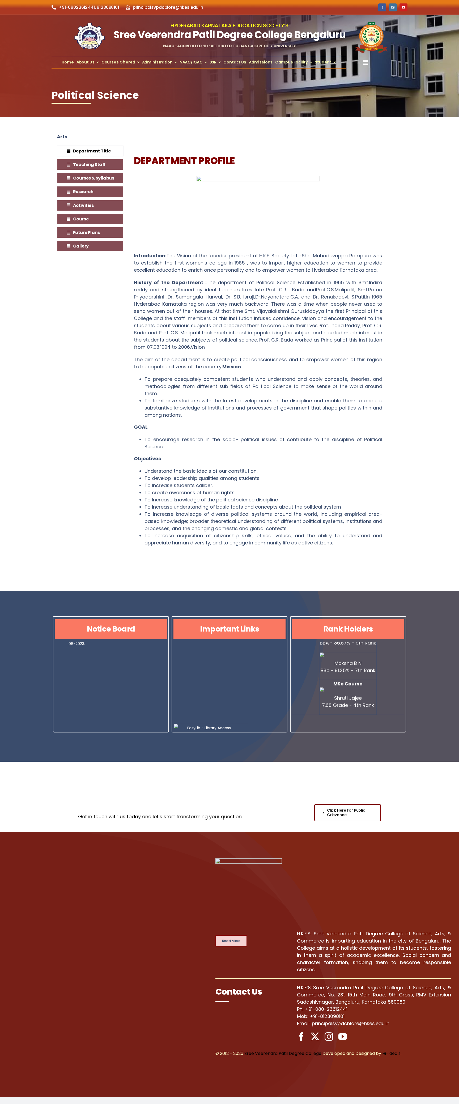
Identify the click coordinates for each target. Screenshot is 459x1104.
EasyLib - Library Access (209, 713)
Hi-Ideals (391, 1053)
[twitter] (315, 1036)
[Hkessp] (371, 22)
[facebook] (382, 7)
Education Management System (217, 721)
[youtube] (403, 7)
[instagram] (393, 7)
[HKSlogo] (89, 25)
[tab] (90, 151)
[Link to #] (365, 62)
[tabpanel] (258, 348)
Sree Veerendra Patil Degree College (282, 1053)
